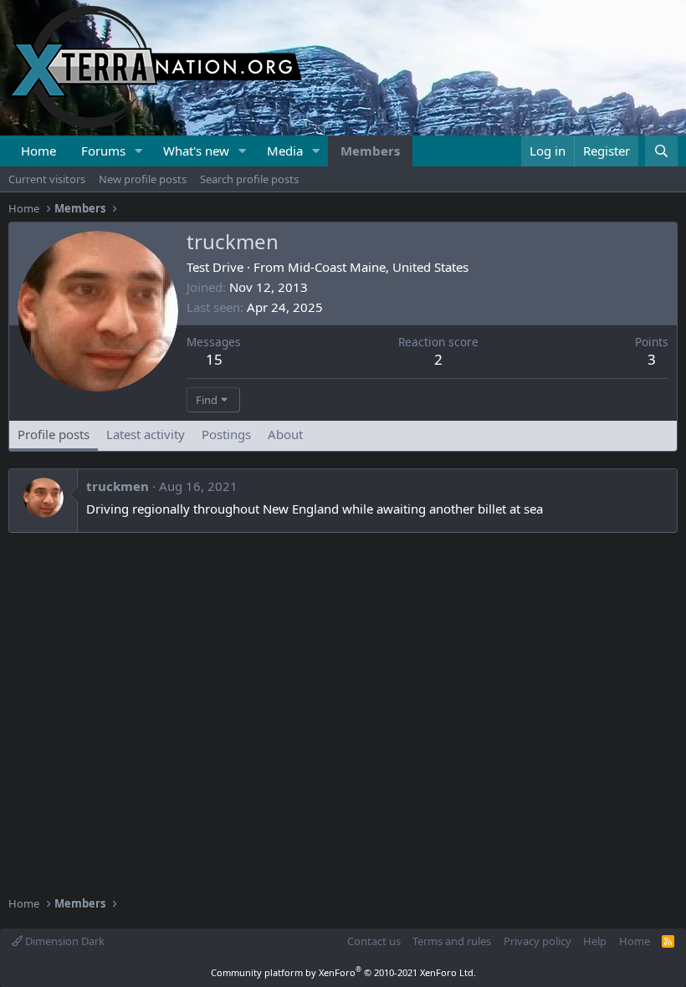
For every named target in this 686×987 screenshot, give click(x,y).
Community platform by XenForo (343, 972)
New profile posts (143, 179)
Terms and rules (451, 941)
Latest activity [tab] (145, 434)
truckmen (117, 486)
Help (595, 941)
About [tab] (285, 434)
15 (214, 359)
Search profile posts (249, 179)
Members (370, 150)
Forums (103, 150)
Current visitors (46, 179)
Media (285, 150)
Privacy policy (537, 941)
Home (38, 150)
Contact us (374, 941)
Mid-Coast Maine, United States (378, 266)
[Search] (661, 151)
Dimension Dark (64, 941)
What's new (196, 150)
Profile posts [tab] (54, 434)
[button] (139, 151)
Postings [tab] (226, 434)
